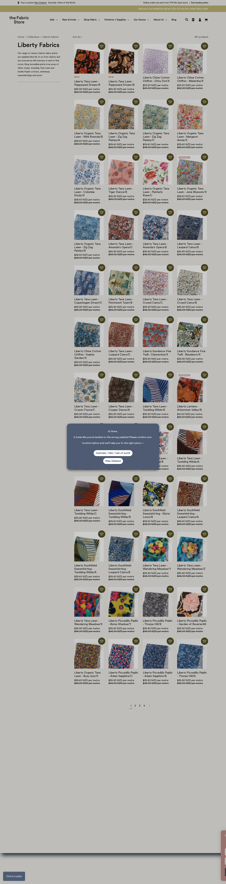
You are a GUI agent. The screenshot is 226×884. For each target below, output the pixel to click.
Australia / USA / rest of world (113, 453)
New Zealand (113, 461)
